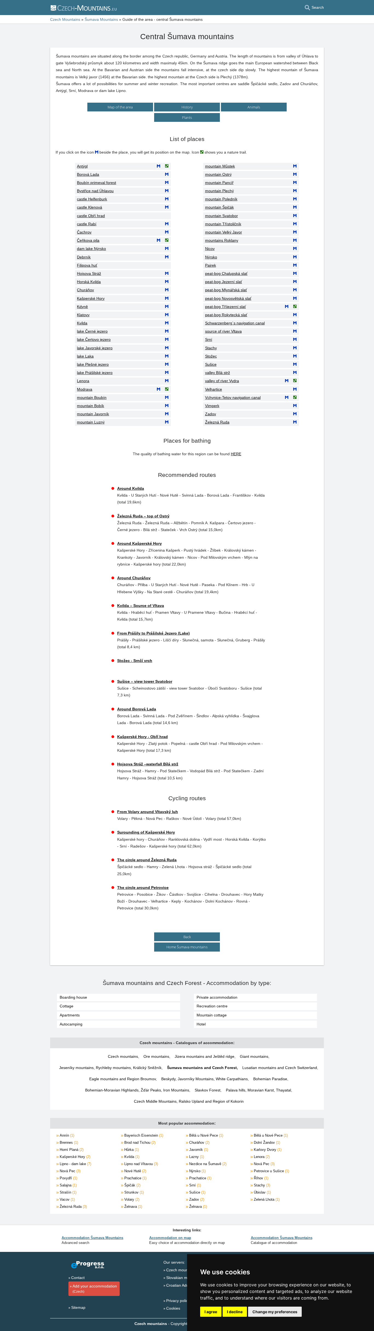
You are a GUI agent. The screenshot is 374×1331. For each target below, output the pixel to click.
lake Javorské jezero (95, 348)
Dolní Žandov (266, 1142)
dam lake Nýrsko (91, 248)
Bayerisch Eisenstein (143, 1135)
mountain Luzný (91, 422)
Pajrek (210, 265)
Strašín (67, 1192)
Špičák (131, 1185)
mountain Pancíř (219, 182)
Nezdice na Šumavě (207, 1164)
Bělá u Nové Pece (205, 1135)
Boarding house (73, 997)
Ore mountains (156, 1056)
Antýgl (82, 166)
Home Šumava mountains (187, 946)
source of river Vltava (223, 331)
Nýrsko (211, 257)
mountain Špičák (219, 207)
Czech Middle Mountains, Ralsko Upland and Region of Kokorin (189, 1101)
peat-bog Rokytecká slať (226, 315)
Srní (208, 339)
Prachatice (134, 1178)
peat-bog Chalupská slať (226, 273)
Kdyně (82, 306)
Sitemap (78, 1307)
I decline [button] (235, 1311)
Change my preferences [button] (274, 1311)
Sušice (211, 364)
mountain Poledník (221, 199)
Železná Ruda (217, 422)
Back (187, 936)
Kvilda (82, 323)
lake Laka (85, 356)
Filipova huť (87, 265)
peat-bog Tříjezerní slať (225, 306)
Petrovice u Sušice (271, 1171)
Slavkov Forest (207, 1090)
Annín (66, 1135)
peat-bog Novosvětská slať (228, 298)
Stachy (211, 348)
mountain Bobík (90, 406)
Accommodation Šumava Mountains (92, 1238)
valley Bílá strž (217, 372)
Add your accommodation (95, 1288)
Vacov (67, 1199)
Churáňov (85, 290)
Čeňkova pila (88, 240)
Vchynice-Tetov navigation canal (233, 397)
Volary (131, 1199)
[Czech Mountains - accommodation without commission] (83, 7)
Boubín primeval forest (96, 182)
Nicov (210, 248)
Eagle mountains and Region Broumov (122, 1079)
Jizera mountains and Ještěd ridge (204, 1056)
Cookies (173, 1308)
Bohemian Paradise (270, 1079)
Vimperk (212, 406)
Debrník (84, 257)
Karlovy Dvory (267, 1150)
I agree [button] (211, 1311)
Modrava (84, 389)
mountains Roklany (221, 240)
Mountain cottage (212, 1015)
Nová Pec (264, 1164)
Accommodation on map (170, 1238)
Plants (187, 117)
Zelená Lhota (266, 1199)
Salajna (68, 1185)
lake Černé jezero (92, 331)
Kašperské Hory (91, 298)
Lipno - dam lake (75, 1164)
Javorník (198, 1150)
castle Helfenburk (92, 199)
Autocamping (71, 1024)
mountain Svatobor (221, 216)
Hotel (201, 1024)
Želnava (132, 1207)
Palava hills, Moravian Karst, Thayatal (258, 1090)
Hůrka (131, 1150)
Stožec (211, 356)
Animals (254, 107)
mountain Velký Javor (223, 232)
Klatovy (83, 315)
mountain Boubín (92, 397)
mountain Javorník (93, 414)
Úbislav (262, 1192)
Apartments (70, 1015)
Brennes (68, 1142)
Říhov (260, 1178)
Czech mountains (123, 1056)
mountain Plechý (219, 191)
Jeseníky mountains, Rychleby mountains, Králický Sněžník (110, 1067)
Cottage (66, 1006)
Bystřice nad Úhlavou (95, 191)
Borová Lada (88, 174)
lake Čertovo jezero (94, 339)
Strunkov (133, 1192)
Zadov (210, 414)
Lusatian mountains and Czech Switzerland (279, 1067)
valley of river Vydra (222, 381)
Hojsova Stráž (89, 273)
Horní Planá (71, 1150)
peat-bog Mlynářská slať (226, 290)
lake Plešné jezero (93, 364)
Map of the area (120, 107)
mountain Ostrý (218, 174)
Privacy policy (178, 1300)
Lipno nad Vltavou (140, 1164)
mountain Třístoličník (223, 224)
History (187, 107)
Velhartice (213, 389)
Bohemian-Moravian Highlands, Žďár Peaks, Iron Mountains (137, 1090)
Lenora (83, 381)
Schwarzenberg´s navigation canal (235, 323)
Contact (78, 1277)
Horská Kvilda (89, 282)
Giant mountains (254, 1056)
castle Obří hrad (91, 216)
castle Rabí (86, 224)
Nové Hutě (134, 1171)
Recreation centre (212, 1006)
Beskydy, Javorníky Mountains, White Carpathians (204, 1079)
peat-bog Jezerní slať (223, 282)
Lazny (196, 1157)
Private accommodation (217, 997)
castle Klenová (89, 207)
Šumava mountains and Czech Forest (202, 1067)
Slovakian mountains (184, 1277)
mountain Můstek (220, 166)
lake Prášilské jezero (95, 372)
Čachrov (84, 232)
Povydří (68, 1178)
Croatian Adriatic (180, 1285)
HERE (236, 454)
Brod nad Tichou (139, 1142)
